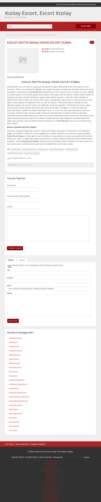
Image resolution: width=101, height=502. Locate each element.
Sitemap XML (58, 457)
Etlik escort (50, 484)
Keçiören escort (50, 487)
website (9, 207)
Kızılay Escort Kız (72, 149)
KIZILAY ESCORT (45, 457)
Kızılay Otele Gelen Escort (18, 401)
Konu (9, 285)
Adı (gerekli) (11, 185)
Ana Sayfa (9, 35)
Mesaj (9, 293)
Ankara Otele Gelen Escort (50, 470)
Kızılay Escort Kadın (56, 149)
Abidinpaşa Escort (15, 338)
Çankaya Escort (50, 468)
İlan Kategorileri (22, 444)
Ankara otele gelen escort (50, 491)
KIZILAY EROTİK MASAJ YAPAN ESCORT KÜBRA (39, 42)
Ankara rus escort (50, 494)
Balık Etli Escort (14, 355)
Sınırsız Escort (14, 426)
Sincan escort (50, 475)
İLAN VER (86, 26)
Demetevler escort (50, 482)
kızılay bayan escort (29, 149)
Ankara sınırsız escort (50, 496)
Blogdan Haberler (38, 444)
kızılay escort (42, 149)
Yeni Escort (13, 430)
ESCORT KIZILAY (18, 457)
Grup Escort (13, 376)
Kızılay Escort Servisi (15, 153)
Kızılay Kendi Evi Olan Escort (19, 397)
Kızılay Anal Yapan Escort (18, 384)
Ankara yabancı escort (51, 501)
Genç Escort (13, 372)
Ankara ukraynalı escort (50, 498)
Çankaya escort (50, 480)
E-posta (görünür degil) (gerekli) (18, 196)
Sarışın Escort (14, 422)
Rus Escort (13, 418)
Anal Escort (13, 342)
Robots (86, 457)
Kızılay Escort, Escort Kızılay (38, 13)
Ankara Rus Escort (15, 351)
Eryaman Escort (50, 463)
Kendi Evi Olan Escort (16, 380)
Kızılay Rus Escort (15, 405)
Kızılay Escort (18, 35)
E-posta (10, 278)
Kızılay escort (50, 477)
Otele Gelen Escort (15, 414)
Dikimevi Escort (14, 363)
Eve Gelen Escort (15, 367)
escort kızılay (15, 149)
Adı (8, 270)
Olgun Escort (13, 409)
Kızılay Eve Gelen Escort (17, 393)
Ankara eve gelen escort (50, 489)
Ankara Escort (14, 347)
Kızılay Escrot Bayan (32, 153)
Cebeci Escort (14, 359)
